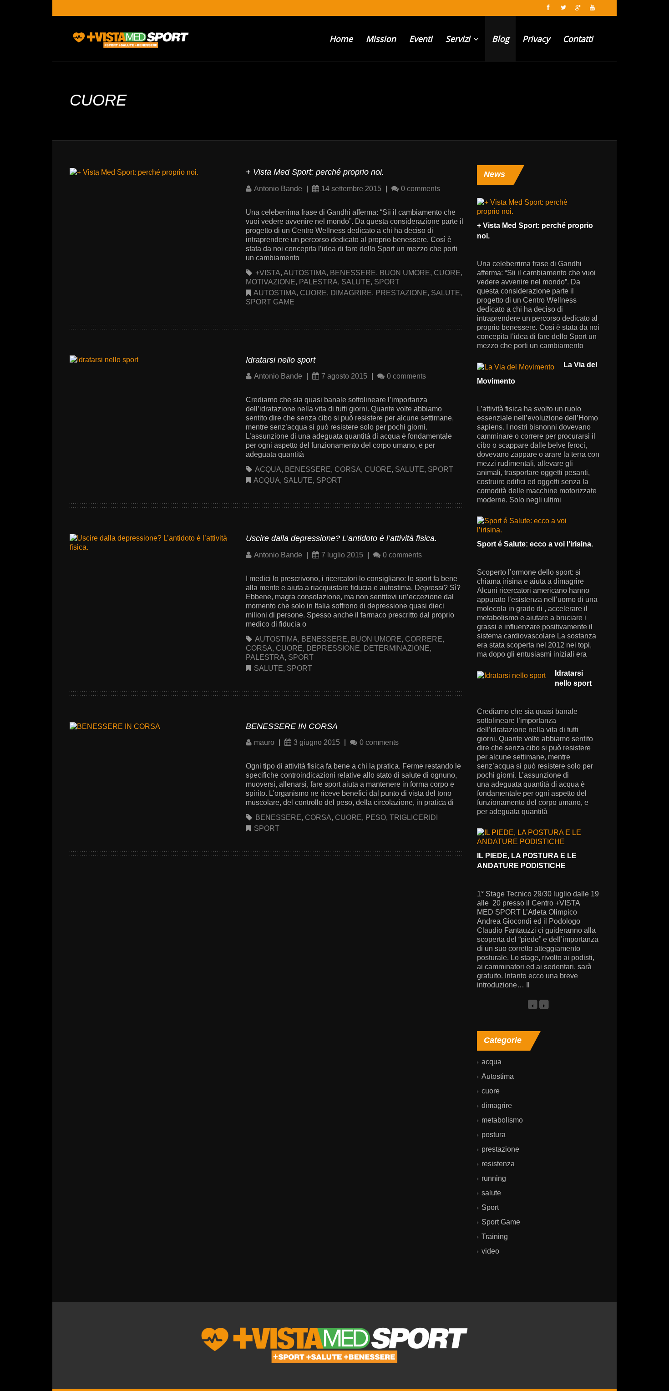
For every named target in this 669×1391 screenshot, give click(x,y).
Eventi (420, 38)
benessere (353, 273)
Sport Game (270, 302)
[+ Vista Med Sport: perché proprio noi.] (134, 172)
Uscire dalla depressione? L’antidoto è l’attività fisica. (341, 538)
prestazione (401, 293)
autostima (305, 273)
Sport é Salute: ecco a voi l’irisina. (535, 544)
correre (423, 639)
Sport (329, 480)
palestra (318, 282)
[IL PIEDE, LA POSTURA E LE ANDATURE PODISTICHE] (533, 836)
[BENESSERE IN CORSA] (115, 726)
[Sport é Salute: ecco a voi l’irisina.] (533, 525)
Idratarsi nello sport (280, 359)
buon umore (405, 273)
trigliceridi (414, 817)
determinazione (397, 648)
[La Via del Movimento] (515, 366)
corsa (347, 469)
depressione (333, 648)
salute (355, 282)
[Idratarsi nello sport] (104, 360)
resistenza (498, 1164)
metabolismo (502, 1120)
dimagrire (351, 293)
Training (494, 1236)
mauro (264, 742)
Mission (381, 38)
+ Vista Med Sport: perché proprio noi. (315, 172)
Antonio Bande (278, 188)
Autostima (274, 293)
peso (375, 817)
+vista (267, 273)
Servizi (459, 38)
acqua (268, 469)
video (490, 1251)
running (493, 1178)
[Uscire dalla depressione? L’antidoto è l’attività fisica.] (149, 542)
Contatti (578, 38)
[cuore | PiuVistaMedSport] (131, 38)
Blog (500, 38)
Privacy (536, 38)
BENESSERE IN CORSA (292, 726)
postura (493, 1134)
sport (387, 282)
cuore (447, 273)
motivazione (270, 282)
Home (341, 38)
